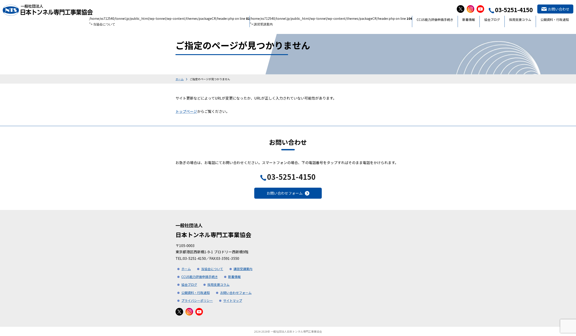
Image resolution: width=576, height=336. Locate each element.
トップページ (186, 111)
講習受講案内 (263, 24)
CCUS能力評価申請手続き (435, 19)
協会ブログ (492, 19)
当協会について (104, 24)
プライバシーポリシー (197, 300)
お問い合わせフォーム (285, 193)
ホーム (180, 79)
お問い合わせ (558, 9)
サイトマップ (232, 300)
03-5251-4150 (291, 176)
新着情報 (468, 19)
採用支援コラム (520, 19)
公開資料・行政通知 (554, 19)
